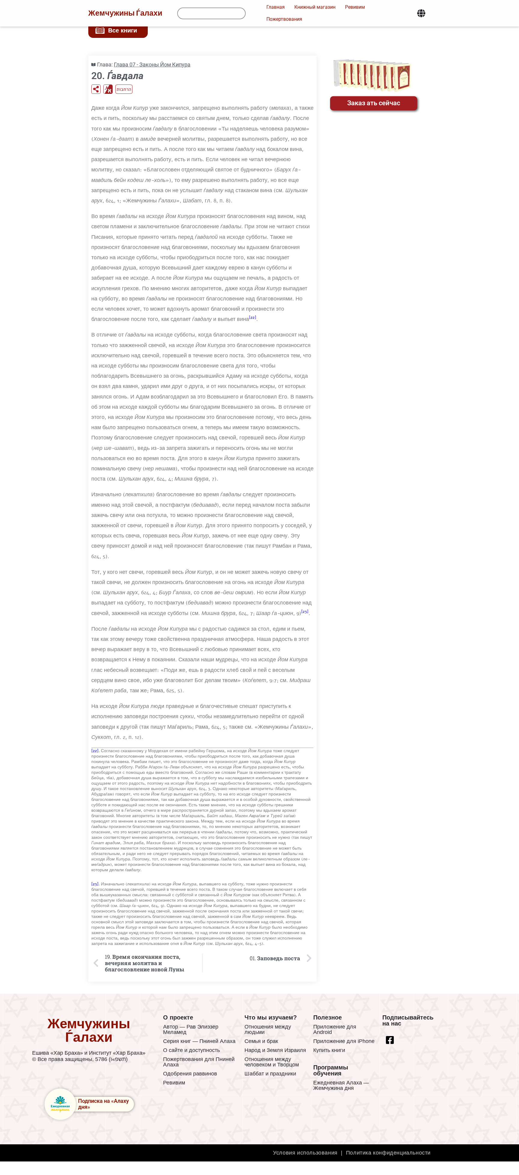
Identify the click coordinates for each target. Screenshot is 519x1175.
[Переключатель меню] (421, 13)
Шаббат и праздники (270, 1074)
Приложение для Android (334, 1029)
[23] (304, 611)
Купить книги (329, 1050)
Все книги (122, 30)
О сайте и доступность (191, 1050)
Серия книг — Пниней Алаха (199, 1041)
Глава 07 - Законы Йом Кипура (152, 64)
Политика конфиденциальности (388, 1153)
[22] (252, 317)
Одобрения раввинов (190, 1074)
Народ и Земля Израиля (275, 1050)
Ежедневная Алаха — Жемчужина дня (341, 1085)
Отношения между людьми (267, 1029)
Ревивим (174, 1083)
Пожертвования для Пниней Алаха (199, 1062)
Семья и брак (261, 1041)
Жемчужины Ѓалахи (125, 13)
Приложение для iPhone (344, 1041)
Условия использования (305, 1153)
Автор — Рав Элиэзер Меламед (190, 1029)
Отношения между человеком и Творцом (271, 1062)
